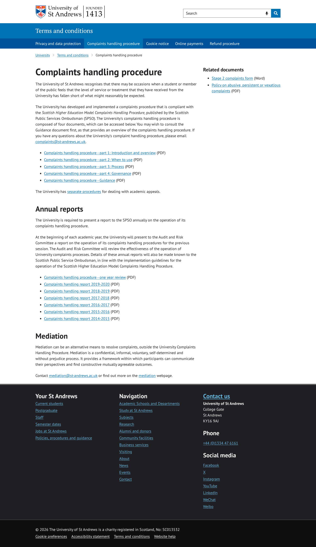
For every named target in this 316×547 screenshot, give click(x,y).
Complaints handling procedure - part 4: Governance (87, 173)
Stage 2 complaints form (232, 78)
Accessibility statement (90, 536)
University (42, 55)
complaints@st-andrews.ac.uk (60, 141)
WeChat (209, 499)
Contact (125, 479)
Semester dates (48, 424)
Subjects (126, 417)
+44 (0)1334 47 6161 (220, 443)
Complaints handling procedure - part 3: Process (84, 166)
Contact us (216, 396)
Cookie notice (157, 43)
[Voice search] (267, 13)
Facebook (211, 465)
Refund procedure (224, 43)
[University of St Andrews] (70, 11)
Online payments (189, 43)
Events (124, 472)
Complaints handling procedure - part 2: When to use (88, 159)
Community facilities (136, 437)
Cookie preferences (51, 536)
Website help (165, 536)
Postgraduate (46, 410)
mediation (147, 375)
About (124, 458)
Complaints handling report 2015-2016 (77, 311)
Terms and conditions (64, 31)
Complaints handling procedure (113, 43)
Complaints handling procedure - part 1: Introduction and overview (100, 152)
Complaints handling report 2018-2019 (77, 291)
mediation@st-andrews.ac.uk (73, 375)
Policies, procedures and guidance (63, 437)
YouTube (210, 485)
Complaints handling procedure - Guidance (79, 180)
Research (126, 424)
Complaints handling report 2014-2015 (77, 318)
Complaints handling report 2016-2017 (76, 304)
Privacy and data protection (58, 43)
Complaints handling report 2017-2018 (76, 297)
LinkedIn (210, 492)
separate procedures (84, 191)
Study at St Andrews (136, 410)
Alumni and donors (135, 431)
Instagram (211, 478)
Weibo (208, 506)
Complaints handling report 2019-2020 (77, 284)
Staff (39, 417)
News (123, 465)
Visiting (125, 451)
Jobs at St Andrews (51, 431)
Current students (49, 403)
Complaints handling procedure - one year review (85, 277)
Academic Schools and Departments (149, 403)
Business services (134, 444)
